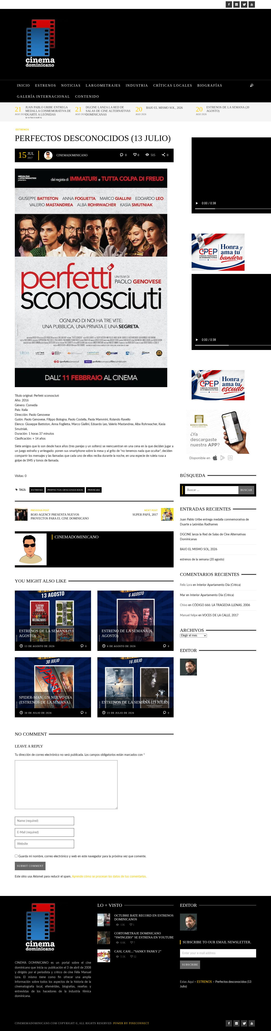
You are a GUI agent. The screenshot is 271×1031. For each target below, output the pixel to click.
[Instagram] (236, 4)
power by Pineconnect (131, 1023)
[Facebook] (229, 4)
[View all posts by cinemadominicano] (48, 155)
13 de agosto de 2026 (40, 646)
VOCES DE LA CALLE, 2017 (220, 615)
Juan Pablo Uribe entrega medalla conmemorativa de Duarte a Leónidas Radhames (48, 113)
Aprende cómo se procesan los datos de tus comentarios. (109, 876)
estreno (37, 490)
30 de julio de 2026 (38, 713)
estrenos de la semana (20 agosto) (227, 109)
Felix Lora (186, 585)
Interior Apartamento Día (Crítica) (219, 585)
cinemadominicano (72, 155)
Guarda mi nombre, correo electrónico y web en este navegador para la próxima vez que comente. (82, 856)
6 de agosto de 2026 (121, 646)
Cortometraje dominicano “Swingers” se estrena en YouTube (144, 935)
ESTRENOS (22, 129)
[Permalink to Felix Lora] (188, 667)
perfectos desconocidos (65, 490)
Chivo (183, 605)
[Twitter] (244, 4)
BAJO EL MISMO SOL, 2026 (164, 107)
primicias (94, 490)
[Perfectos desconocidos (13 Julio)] (91, 277)
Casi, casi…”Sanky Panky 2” (137, 951)
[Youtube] (252, 4)
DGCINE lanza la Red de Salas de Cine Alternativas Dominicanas (108, 111)
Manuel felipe (189, 615)
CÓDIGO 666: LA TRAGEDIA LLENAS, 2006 (221, 605)
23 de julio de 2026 (120, 713)
